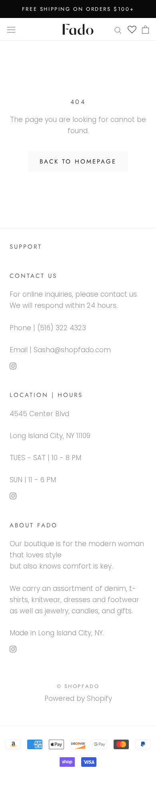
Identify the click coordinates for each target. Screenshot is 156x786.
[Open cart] (145, 30)
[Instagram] (13, 365)
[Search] (118, 29)
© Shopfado (78, 686)
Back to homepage (78, 161)
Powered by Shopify (78, 698)
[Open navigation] (11, 29)
